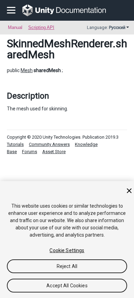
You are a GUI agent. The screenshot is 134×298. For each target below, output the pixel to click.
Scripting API (41, 27)
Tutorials (15, 144)
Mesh (27, 70)
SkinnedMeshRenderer (60, 43)
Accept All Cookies (67, 285)
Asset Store (54, 151)
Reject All (67, 266)
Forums (29, 151)
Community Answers (49, 144)
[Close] (129, 190)
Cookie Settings (66, 250)
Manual (15, 27)
